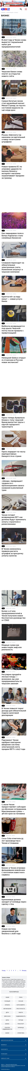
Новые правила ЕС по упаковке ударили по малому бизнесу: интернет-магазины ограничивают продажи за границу (13, 172)
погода (20, 1020)
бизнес (7, 1024)
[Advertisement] (14, 196)
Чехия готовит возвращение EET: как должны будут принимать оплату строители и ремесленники (14, 519)
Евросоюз (7, 1016)
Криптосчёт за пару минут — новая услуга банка (12, 299)
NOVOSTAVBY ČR (4, 1049)
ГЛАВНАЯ (3, 12)
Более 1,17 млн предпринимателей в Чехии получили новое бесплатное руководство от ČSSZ (13, 615)
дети (7, 1012)
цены (7, 1020)
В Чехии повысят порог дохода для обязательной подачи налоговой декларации (14, 711)
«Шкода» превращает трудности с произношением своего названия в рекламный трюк (13, 485)
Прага (20, 997)
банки (7, 1033)
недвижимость (20, 1016)
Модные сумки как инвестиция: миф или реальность (12, 647)
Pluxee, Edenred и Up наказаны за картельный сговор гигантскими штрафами (13, 138)
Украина (7, 1005)
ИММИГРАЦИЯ (9, 12)
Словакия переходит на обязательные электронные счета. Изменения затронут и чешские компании (13, 267)
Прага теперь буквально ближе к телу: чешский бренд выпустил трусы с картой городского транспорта (13, 422)
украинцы (21, 1027)
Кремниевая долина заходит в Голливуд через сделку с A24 (14, 901)
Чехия (7, 997)
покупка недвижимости (7, 1028)
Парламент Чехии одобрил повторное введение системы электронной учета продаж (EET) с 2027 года (13, 744)
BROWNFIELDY (4, 1044)
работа (21, 1012)
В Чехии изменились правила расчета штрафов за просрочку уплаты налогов (12, 552)
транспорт (21, 1024)
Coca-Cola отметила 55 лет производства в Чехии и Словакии (12, 840)
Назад (3, 970)
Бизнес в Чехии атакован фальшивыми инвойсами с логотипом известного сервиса (13, 871)
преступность (20, 1008)
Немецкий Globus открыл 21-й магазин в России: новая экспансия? (14, 360)
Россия (21, 1001)
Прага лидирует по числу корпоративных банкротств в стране (13, 454)
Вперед (24, 970)
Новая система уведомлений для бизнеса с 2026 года (11, 931)
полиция (7, 1001)
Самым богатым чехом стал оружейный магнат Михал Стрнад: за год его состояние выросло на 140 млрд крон (13, 105)
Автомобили (7, 1008)
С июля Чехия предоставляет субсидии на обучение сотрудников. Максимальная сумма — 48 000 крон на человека (14, 809)
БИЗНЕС (16, 12)
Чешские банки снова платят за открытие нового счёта (12, 73)
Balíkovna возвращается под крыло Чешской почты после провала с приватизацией (13, 329)
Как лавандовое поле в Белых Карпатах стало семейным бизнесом (12, 235)
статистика (20, 1033)
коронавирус (21, 1005)
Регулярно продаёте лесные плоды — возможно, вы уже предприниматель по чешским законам (12, 679)
